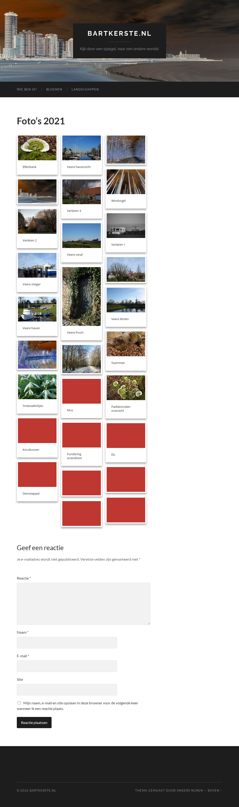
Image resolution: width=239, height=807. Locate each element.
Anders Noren (190, 790)
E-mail (23, 655)
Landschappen (85, 89)
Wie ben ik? (27, 89)
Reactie (24, 578)
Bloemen (54, 89)
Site (20, 679)
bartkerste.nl (120, 33)
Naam (22, 632)
